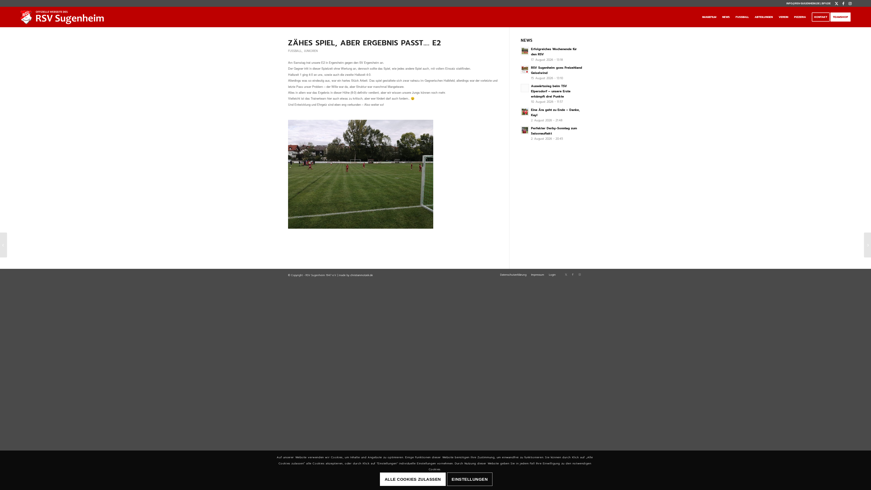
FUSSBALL (295, 51)
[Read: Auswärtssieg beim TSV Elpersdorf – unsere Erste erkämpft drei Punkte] (525, 88)
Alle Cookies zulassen (413, 479)
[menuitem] (709, 17)
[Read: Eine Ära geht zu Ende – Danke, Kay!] (525, 112)
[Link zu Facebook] (843, 3)
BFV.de (826, 3)
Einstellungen (470, 479)
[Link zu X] (836, 3)
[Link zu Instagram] (850, 3)
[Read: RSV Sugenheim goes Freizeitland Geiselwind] (525, 70)
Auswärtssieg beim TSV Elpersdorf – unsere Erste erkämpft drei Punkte (550, 91)
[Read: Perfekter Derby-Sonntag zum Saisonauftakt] (525, 130)
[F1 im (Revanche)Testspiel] (867, 245)
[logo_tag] (63, 17)
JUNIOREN (311, 51)
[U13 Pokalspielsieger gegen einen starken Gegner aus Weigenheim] (3, 245)
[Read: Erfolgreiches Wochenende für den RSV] (525, 51)
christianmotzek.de (361, 275)
